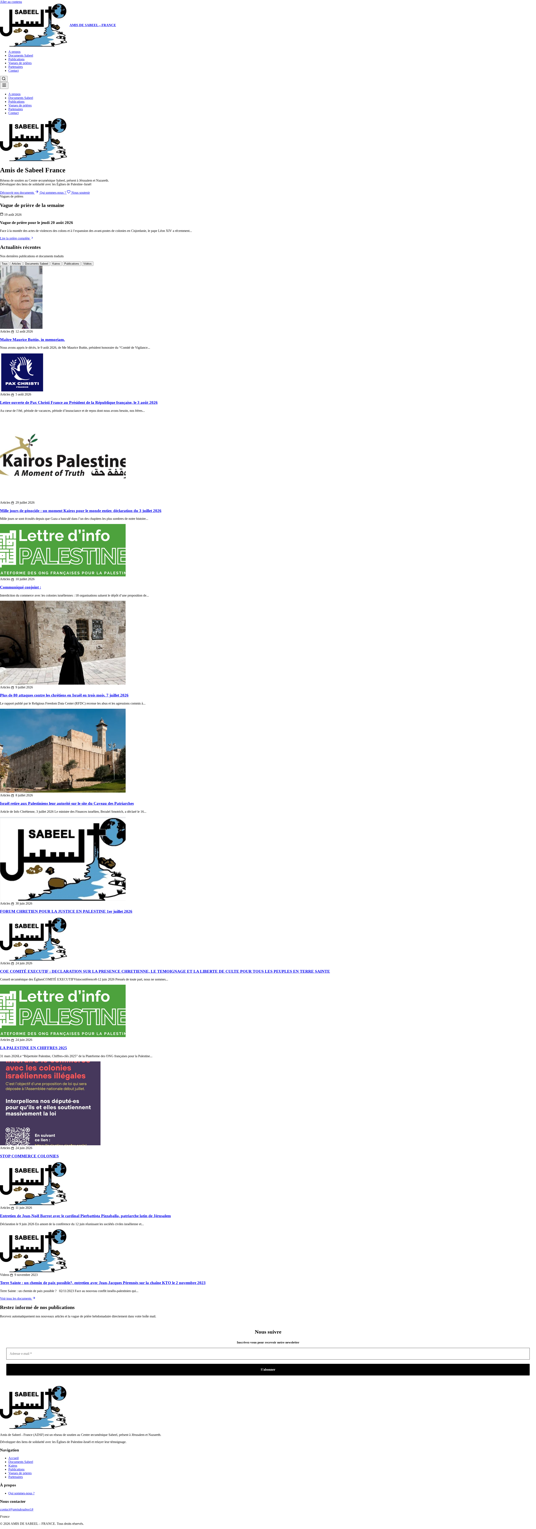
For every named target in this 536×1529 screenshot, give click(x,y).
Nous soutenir (80, 192)
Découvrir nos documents (17, 192)
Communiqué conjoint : (20, 587)
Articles (16, 263)
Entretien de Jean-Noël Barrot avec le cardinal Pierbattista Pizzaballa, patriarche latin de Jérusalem (85, 1216)
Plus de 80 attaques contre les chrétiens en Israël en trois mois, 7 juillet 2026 (64, 695)
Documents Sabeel (20, 55)
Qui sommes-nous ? (53, 192)
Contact (13, 70)
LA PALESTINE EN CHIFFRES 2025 (33, 1048)
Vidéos (87, 263)
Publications (16, 59)
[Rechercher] (4, 79)
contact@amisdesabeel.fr (17, 1509)
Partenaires (15, 67)
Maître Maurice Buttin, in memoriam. (32, 339)
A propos (14, 51)
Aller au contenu (11, 2)
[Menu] (4, 85)
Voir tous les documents (16, 1298)
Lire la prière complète (15, 238)
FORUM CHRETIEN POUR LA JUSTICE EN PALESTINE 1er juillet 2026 (66, 911)
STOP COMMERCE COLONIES (29, 1156)
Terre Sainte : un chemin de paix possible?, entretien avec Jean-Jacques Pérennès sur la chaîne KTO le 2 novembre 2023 (103, 1283)
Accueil (13, 1458)
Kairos (56, 263)
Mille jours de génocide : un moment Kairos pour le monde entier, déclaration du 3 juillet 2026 (80, 510)
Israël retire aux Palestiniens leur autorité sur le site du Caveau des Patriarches (67, 803)
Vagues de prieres (20, 1473)
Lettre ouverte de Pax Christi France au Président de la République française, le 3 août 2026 (79, 402)
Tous (5, 263)
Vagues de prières (20, 63)
